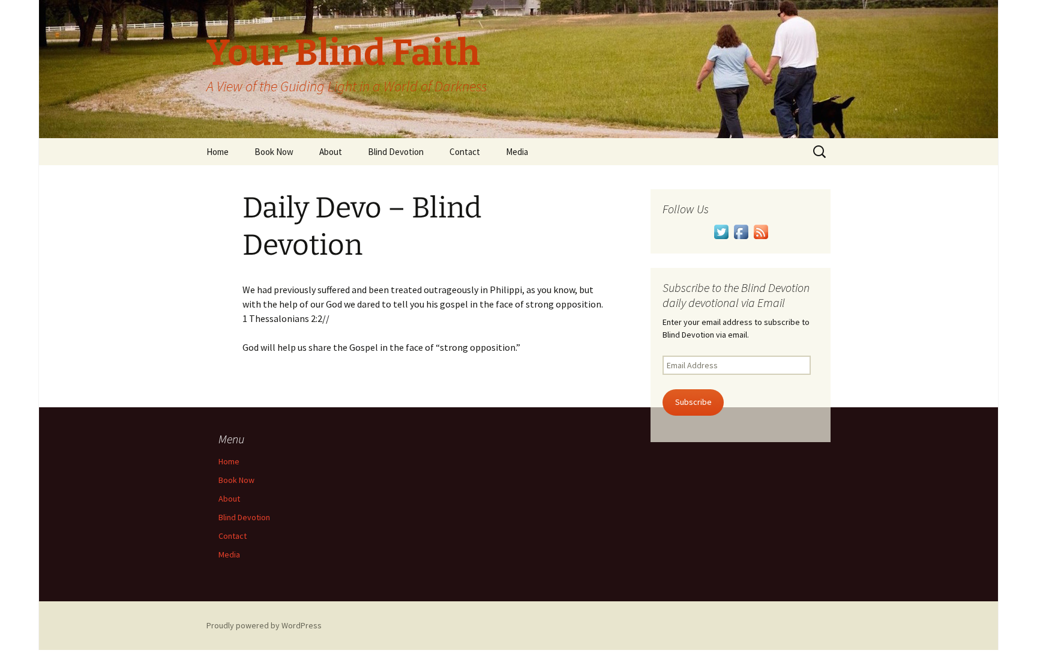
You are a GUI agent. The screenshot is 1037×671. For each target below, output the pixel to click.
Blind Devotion (396, 151)
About (330, 151)
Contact (464, 151)
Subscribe (693, 401)
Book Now (273, 151)
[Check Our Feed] (761, 230)
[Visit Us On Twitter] (721, 230)
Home (217, 151)
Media (517, 151)
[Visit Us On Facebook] (741, 230)
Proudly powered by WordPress (264, 625)
